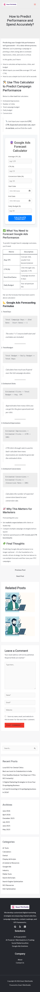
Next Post (20, 576)
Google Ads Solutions (20, 946)
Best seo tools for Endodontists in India (17, 771)
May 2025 (6, 829)
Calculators (7, 852)
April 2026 (6, 815)
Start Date (12, 186)
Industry (6, 870)
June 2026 (6, 811)
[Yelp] (20, 927)
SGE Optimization (9, 889)
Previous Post (20, 570)
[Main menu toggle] (35, 4)
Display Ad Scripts (9, 859)
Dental (5, 855)
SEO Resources (8, 885)
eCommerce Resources (11, 863)
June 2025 (6, 826)
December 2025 (8, 818)
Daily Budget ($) (14, 206)
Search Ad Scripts (9, 878)
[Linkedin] (25, 927)
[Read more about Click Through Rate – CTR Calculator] (20, 602)
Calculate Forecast (20, 218)
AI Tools (6, 848)
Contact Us (20, 963)
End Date (11, 196)
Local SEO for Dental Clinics (13, 767)
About (20, 960)
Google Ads (7, 867)
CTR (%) (11, 166)
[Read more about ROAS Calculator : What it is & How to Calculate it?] (20, 626)
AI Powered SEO (20, 937)
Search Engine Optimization (13, 881)
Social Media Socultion (20, 943)
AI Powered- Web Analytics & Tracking (20, 940)
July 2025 (6, 822)
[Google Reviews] (15, 927)
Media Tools (7, 874)
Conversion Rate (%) (16, 176)
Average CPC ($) (14, 156)
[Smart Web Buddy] (10, 4)
